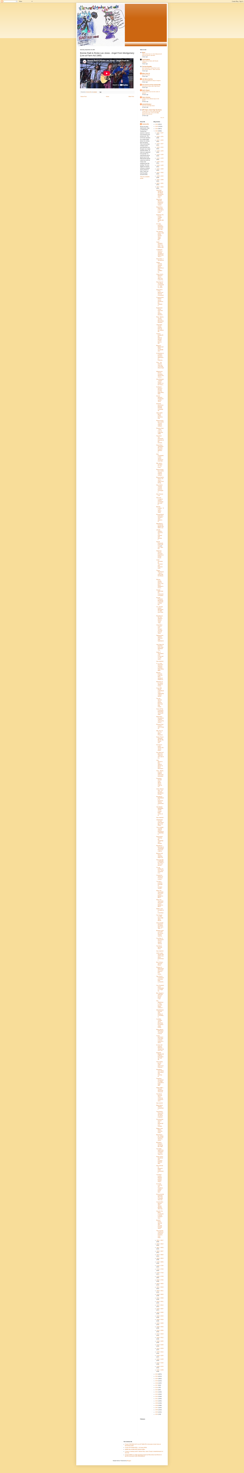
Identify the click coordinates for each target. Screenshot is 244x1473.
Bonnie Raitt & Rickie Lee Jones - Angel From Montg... (160, 480)
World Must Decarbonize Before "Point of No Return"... (160, 719)
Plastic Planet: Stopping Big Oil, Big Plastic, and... (160, 739)
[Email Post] (100, 92)
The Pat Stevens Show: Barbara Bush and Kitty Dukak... (159, 702)
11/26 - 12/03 (160, 151)
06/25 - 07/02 (160, 1280)
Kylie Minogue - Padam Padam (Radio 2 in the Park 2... (160, 382)
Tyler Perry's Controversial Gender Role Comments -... (160, 980)
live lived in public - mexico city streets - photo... (159, 747)
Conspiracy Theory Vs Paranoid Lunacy (159, 877)
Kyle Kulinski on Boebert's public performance (160, 1169)
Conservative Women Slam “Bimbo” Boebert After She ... (160, 1205)
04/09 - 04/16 (160, 1319)
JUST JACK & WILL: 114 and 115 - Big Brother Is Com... (160, 791)
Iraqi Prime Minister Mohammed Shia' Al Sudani (159, 202)
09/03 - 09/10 (160, 1244)
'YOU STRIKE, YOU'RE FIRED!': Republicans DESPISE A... (160, 831)
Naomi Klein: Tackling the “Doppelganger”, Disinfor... (159, 840)
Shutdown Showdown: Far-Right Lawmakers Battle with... (160, 1082)
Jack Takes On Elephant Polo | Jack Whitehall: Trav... (160, 647)
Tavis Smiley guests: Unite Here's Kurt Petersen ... (160, 1064)
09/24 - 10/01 (160, 183)
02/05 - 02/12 (160, 1352)
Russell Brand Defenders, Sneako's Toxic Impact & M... (160, 518)
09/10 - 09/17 (160, 1240)
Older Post (131, 96)
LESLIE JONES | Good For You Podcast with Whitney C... (159, 534)
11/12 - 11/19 (160, 158)
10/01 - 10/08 (160, 179)
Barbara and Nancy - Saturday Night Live (159, 855)
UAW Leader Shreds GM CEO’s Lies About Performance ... (160, 957)
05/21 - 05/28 (160, 1298)
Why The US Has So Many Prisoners (159, 733)
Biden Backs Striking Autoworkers (160, 1107)
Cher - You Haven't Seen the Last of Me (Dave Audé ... (160, 366)
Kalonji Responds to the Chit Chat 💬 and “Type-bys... (159, 545)
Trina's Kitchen (146, 97)
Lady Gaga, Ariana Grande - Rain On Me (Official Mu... (160, 328)
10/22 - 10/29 (160, 169)
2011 (156, 1398)
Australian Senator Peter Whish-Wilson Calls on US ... (159, 782)
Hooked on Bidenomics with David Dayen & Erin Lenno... (160, 971)
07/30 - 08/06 (160, 1262)
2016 (156, 1387)
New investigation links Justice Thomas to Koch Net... (160, 457)
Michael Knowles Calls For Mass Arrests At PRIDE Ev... (160, 676)
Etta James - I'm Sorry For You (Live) (159, 465)
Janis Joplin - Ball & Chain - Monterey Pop (159, 415)
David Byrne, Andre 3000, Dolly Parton (151, 86)
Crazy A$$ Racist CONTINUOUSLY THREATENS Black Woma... (160, 692)
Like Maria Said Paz (147, 79)
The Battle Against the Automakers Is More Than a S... (160, 1151)
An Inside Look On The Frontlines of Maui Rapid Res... (159, 1188)
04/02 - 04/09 (160, 1323)
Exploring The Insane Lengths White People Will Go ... (160, 218)
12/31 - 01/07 (160, 133)
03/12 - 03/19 (160, 1334)
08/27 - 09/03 (160, 1247)
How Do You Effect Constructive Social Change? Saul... (160, 1214)
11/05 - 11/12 (160, 161)
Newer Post (84, 96)
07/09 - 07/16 (160, 1272)
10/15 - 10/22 (160, 172)
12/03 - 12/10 (160, 147)
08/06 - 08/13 (160, 1258)
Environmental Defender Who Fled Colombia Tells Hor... (160, 1197)
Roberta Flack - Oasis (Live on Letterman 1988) (160, 431)
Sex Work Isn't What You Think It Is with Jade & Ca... (160, 755)
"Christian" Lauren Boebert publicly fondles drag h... (159, 1178)
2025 (156, 126)
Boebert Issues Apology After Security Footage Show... (159, 1224)
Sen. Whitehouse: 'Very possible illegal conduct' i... (159, 1004)
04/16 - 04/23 (160, 1316)
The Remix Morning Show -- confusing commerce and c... (159, 1097)
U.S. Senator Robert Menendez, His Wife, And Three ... (160, 610)
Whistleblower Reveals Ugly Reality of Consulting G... (160, 1013)
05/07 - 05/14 (160, 1305)
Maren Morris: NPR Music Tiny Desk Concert (160, 1031)
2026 (156, 124)
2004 (156, 1414)
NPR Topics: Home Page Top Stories (152, 110)
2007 (156, 1407)
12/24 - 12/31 (160, 136)
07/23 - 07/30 (160, 1265)
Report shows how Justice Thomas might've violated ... (160, 423)
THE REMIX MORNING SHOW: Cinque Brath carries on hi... (159, 811)
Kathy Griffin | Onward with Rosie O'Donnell (159, 1089)
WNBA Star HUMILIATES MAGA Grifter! (135, 1449)
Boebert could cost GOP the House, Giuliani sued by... (160, 933)
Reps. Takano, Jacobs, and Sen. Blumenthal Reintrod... (160, 319)
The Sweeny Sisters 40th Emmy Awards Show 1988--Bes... (160, 235)
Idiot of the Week (146, 74)
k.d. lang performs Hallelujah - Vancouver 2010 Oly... (160, 226)
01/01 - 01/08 (160, 1370)
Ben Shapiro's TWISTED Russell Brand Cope (160, 995)
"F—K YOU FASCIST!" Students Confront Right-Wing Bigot (160, 667)
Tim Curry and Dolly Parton (148, 105)
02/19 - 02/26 (160, 1344)
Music (143, 52)
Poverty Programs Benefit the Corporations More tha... (159, 601)
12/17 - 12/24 (160, 140)
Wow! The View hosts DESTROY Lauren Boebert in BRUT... (159, 894)
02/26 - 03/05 (160, 1341)
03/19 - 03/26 (160, 1330)
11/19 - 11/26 (160, 154)
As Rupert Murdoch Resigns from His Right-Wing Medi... (160, 390)
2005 (156, 1412)
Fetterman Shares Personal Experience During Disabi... (160, 554)
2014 (156, 1392)
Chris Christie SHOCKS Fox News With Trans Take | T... (159, 925)
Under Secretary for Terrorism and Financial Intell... (159, 564)
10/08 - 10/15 (160, 176)
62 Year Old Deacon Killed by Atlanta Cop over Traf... (160, 1047)
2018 (156, 1383)
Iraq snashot (159, 1103)
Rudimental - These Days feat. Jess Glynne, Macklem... (159, 311)
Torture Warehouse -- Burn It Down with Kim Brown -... (160, 574)
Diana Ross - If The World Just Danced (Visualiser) (160, 292)
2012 (156, 1396)
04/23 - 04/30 (160, 1312)
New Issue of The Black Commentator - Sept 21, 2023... (160, 284)
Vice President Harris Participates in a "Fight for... (160, 988)
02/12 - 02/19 (160, 1348)
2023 (156, 131)
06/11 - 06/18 (160, 1287)
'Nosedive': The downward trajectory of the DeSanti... (160, 439)
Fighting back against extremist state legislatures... (160, 639)
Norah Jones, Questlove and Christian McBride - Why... (159, 1160)
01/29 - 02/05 (160, 1355)
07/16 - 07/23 (160, 1269)
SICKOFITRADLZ (146, 104)
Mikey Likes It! (146, 73)
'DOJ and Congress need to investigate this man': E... (159, 501)
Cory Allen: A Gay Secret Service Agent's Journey (159, 941)
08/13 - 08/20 (160, 1254)
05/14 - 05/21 (160, 1301)
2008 (156, 1405)
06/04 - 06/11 (160, 1290)
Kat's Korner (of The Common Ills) (151, 84)
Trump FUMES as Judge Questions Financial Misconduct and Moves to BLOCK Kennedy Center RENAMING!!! (143, 1455)
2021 (156, 1376)
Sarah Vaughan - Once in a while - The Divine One (160, 244)
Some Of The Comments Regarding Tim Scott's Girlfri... (159, 711)
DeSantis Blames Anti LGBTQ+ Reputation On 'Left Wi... (160, 1056)
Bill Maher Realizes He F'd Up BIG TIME (159, 1144)
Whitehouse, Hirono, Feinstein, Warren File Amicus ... (160, 374)
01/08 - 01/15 (160, 1366)
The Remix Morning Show (159, 947)
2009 (156, 1403)
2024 (156, 128)
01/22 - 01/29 (160, 1359)
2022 (156, 1374)
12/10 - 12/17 (160, 143)
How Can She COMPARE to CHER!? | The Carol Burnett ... (160, 862)
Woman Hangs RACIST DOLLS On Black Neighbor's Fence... (159, 583)
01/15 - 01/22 (160, 1362)
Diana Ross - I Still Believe (160, 259)
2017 (156, 1385)
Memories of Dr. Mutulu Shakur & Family (159, 683)
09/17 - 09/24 (160, 187)
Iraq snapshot (159, 661)
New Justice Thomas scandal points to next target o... (159, 488)
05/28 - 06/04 (160, 1294)
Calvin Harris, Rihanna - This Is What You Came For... (160, 277)
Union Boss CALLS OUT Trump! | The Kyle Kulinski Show (159, 629)
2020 (156, 1378)
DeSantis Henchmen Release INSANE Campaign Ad (159, 407)
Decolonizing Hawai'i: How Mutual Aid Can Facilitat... (159, 1123)
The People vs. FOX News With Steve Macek (159, 917)
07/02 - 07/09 (160, 1276)
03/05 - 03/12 (160, 1337)
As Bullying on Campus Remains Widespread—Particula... (160, 357)
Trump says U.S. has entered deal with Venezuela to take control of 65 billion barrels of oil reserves (151, 113)
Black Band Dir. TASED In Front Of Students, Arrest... (159, 1137)
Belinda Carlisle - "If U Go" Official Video (160, 509)
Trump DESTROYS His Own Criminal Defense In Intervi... (159, 1039)
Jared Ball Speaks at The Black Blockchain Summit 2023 (159, 194)
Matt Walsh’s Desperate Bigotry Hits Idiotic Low (160, 525)
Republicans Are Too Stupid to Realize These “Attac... (159, 619)
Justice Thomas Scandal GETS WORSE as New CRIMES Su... (160, 267)
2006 (156, 1409)
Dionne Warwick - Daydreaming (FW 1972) (159, 398)
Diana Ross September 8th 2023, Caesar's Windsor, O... (159, 448)
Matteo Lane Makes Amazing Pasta (159, 1130)
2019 (156, 1380)
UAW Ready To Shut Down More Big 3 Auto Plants (160, 822)
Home (107, 96)
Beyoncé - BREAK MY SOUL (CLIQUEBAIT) (160, 348)
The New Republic (147, 66)
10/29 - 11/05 (160, 165)
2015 (156, 1389)
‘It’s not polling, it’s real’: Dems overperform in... (160, 870)
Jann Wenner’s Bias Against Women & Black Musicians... (160, 764)
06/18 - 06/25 (160, 1283)
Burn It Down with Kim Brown (159, 964)
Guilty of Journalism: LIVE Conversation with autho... (160, 656)
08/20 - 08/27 (160, 1251)
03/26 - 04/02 (160, 1326)
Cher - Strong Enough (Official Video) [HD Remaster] (159, 773)
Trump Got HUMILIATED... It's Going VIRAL (136, 1447)
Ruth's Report (146, 90)
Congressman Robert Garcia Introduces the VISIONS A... (160, 301)
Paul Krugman (146, 59)
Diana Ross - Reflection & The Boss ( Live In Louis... (160, 209)
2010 (156, 1401)
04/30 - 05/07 (160, 1308)
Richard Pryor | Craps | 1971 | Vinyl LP (160, 726)
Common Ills (145, 124)
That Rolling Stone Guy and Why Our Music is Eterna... (159, 1114)
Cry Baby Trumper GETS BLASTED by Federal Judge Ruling (159, 1023)
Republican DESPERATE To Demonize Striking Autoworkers (160, 801)
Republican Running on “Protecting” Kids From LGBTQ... (160, 848)
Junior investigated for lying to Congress (151, 80)
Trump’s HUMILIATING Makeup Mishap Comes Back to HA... (159, 338)
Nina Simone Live (159, 494)
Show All (162, 117)
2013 (156, 1394)
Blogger (129, 1460)
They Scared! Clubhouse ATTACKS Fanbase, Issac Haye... (159, 1234)
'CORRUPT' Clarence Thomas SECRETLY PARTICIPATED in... (160, 253)
